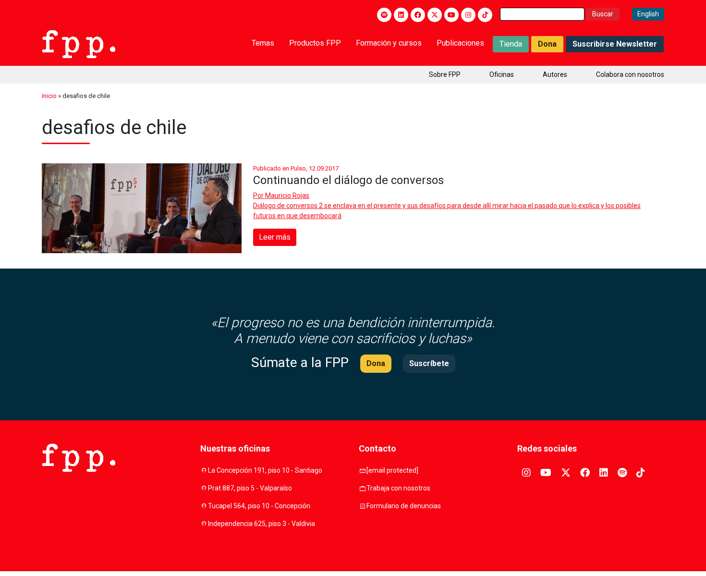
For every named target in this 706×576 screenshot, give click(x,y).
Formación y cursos (389, 43)
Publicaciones (460, 43)
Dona (547, 44)
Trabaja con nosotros (398, 488)
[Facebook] (418, 15)
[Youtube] (451, 15)
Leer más (275, 237)
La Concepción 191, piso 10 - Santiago (265, 470)
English (648, 14)
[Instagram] (468, 15)
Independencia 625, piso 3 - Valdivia (261, 523)
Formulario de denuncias (403, 506)
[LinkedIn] (401, 15)
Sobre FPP (445, 74)
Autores (555, 74)
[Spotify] (384, 15)
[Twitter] (434, 15)
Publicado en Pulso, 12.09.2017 (296, 168)
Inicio (49, 95)
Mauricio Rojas (287, 195)
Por (281, 195)
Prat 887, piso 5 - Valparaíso (250, 488)
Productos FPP (315, 43)
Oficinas (501, 74)
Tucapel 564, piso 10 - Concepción (259, 506)
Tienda (510, 44)
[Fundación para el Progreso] (78, 43)
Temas (263, 43)
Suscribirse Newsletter (614, 44)
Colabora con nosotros (630, 74)
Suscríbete (429, 363)
